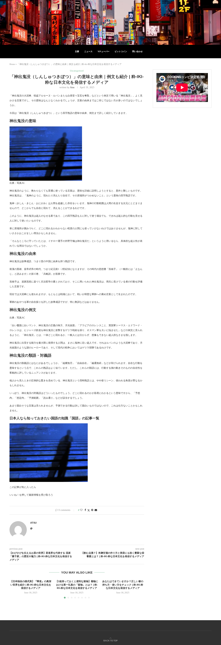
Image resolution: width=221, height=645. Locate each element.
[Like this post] (81, 510)
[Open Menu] (11, 22)
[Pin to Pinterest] (92, 510)
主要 (77, 51)
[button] (14, 589)
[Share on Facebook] (85, 510)
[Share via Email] (96, 510)
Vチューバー (103, 51)
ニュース (88, 51)
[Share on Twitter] (88, 510)
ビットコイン (121, 51)
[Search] (210, 22)
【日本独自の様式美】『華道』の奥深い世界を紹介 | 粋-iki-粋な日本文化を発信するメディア (30, 584)
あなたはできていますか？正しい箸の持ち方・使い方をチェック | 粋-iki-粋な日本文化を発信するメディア (122, 584)
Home (12, 64)
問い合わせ (137, 51)
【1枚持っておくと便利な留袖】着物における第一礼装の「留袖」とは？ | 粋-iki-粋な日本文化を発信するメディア (77, 584)
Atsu (72, 87)
